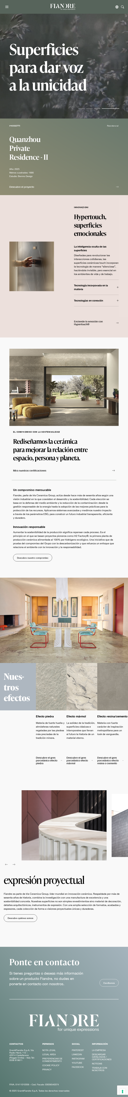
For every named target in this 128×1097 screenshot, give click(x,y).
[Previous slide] (6, 864)
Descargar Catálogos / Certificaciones (101, 1057)
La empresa (99, 1050)
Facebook (78, 1067)
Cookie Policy (50, 1065)
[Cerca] (122, 7)
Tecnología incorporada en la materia (91, 287)
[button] (64, 187)
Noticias (97, 1063)
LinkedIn (77, 1054)
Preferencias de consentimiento (52, 1059)
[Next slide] (14, 864)
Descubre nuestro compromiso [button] (32, 557)
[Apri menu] (7, 7)
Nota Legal (49, 1050)
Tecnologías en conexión (88, 300)
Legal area (49, 1054)
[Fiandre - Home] (64, 1022)
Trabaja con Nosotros (99, 1069)
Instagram (78, 1058)
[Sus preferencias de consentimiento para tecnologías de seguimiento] (123, 1092)
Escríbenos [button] (109, 983)
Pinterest (78, 1050)
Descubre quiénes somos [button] (20, 918)
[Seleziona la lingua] (116, 7)
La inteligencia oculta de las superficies (90, 248)
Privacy (47, 1069)
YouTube (77, 1063)
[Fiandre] (62, 7)
